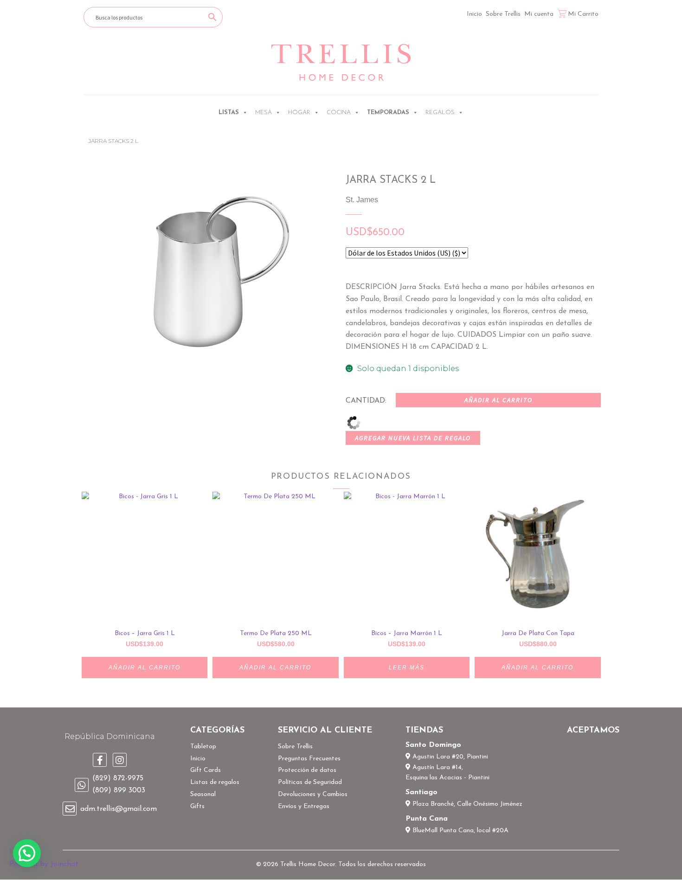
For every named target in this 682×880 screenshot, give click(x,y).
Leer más (407, 667)
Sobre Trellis (503, 14)
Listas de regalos (214, 782)
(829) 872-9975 (117, 778)
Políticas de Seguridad (310, 782)
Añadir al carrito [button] (144, 667)
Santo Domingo (433, 745)
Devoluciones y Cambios (312, 794)
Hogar (299, 112)
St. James (362, 200)
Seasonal (203, 794)
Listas (229, 112)
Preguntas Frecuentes (309, 758)
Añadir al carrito (498, 400)
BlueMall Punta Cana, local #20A (459, 830)
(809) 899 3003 (118, 790)
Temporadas (388, 112)
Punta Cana (426, 818)
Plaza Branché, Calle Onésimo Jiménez (466, 804)
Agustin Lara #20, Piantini (449, 756)
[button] (27, 853)
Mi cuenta (538, 14)
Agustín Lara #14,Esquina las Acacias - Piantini (447, 773)
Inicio (474, 14)
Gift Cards (205, 770)
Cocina (339, 112)
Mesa (263, 112)
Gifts (197, 806)
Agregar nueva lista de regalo (413, 438)
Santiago (421, 792)
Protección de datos (307, 770)
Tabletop (203, 746)
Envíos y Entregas (303, 806)
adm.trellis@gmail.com (118, 809)
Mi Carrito (583, 14)
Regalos (440, 112)
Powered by (43, 864)
